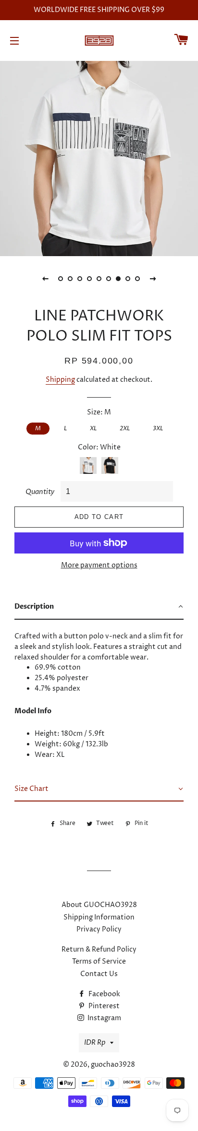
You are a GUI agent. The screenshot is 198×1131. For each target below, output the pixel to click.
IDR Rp (94, 1042)
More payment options (99, 565)
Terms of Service (99, 961)
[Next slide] (152, 278)
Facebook (103, 994)
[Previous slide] (45, 278)
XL (93, 428)
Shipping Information (99, 917)
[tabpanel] (99, 157)
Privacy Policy (99, 929)
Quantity (39, 491)
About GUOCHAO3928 (99, 904)
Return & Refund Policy (99, 949)
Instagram (103, 1018)
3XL (158, 428)
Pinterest (103, 1006)
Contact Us (99, 973)
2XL (125, 428)
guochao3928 (113, 1064)
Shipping (60, 379)
